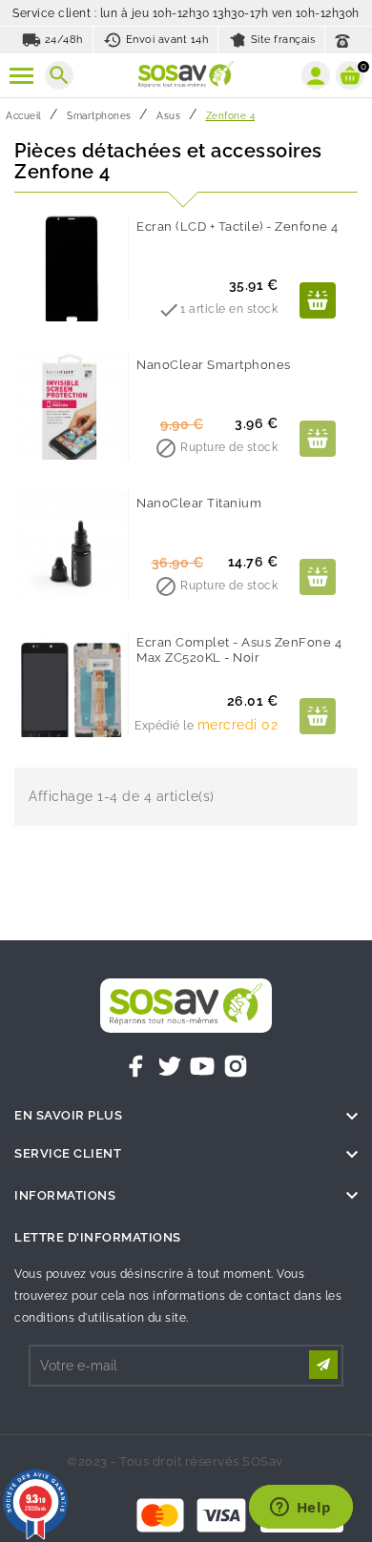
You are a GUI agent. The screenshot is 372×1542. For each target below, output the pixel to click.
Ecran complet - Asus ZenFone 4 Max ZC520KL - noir (238, 650)
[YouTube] (202, 1066)
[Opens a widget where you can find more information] (300, 1508)
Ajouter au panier (318, 300)
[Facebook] (136, 1066)
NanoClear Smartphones (213, 365)
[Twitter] (169, 1066)
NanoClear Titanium (198, 503)
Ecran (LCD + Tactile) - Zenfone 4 (237, 226)
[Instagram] (235, 1066)
